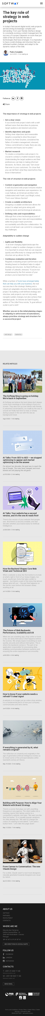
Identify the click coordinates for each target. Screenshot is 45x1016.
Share (7, 104)
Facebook (9, 954)
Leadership (18, 334)
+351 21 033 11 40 (12, 971)
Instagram (10, 961)
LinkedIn (9, 957)
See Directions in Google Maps (16, 944)
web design (8, 334)
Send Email (8, 984)
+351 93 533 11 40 (13, 976)
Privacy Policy (23, 1009)
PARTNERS (6, 915)
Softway (6, 913)
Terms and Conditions (11, 1009)
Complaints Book (25, 1011)
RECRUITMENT (8, 918)
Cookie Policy (31, 1009)
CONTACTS (6, 920)
